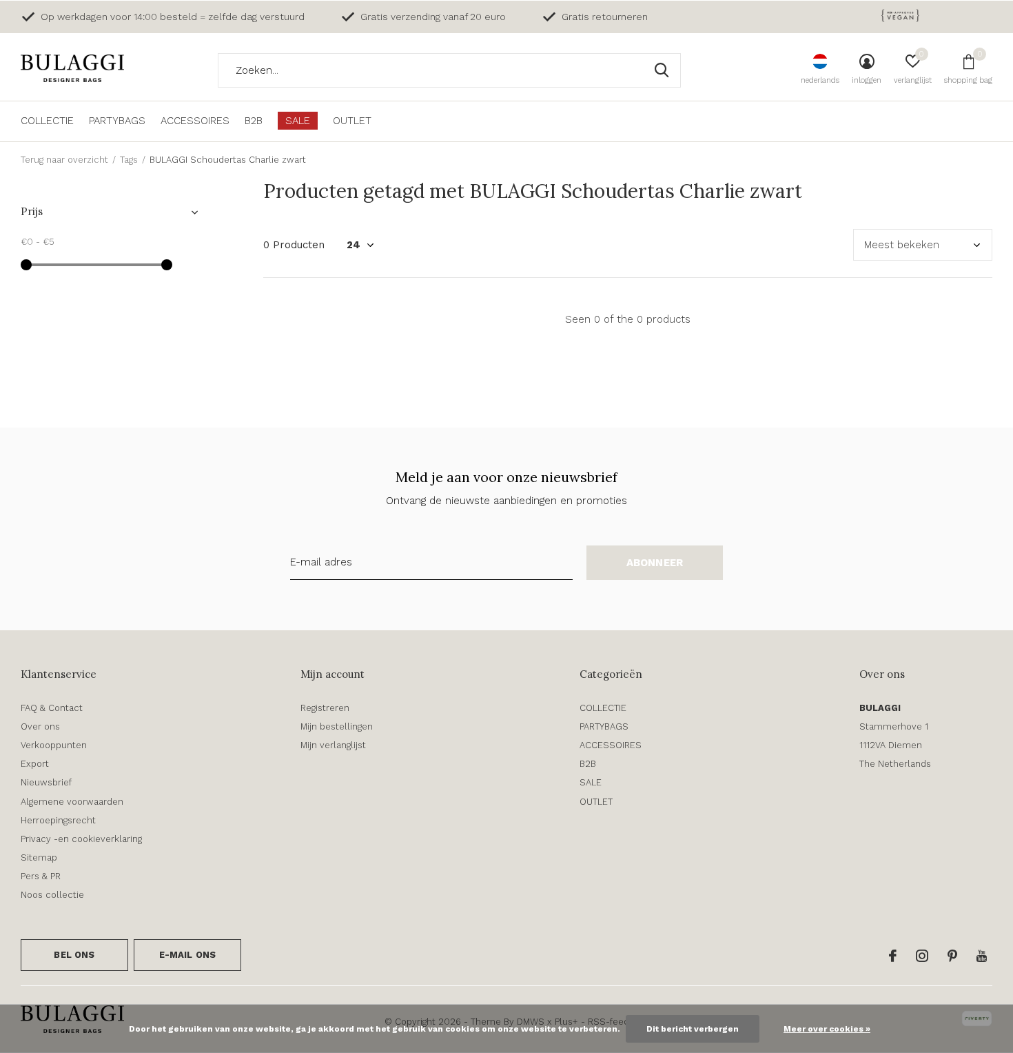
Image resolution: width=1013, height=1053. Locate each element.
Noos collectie (52, 895)
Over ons (40, 726)
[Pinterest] (952, 956)
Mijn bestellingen (336, 726)
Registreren (324, 708)
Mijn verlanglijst (333, 745)
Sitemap (39, 857)
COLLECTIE (47, 120)
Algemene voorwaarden (72, 801)
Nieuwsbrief (46, 782)
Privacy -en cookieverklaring (81, 839)
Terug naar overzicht (64, 159)
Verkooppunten (54, 745)
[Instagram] (922, 956)
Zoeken (661, 70)
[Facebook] (893, 956)
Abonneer (655, 562)
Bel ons (74, 955)
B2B (254, 120)
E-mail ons (187, 955)
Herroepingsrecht (58, 820)
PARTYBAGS (117, 120)
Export (35, 764)
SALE (297, 120)
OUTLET (352, 120)
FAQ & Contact (52, 708)
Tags (129, 159)
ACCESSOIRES (195, 120)
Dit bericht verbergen (692, 1029)
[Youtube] (981, 956)
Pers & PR (41, 876)
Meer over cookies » (827, 1029)
